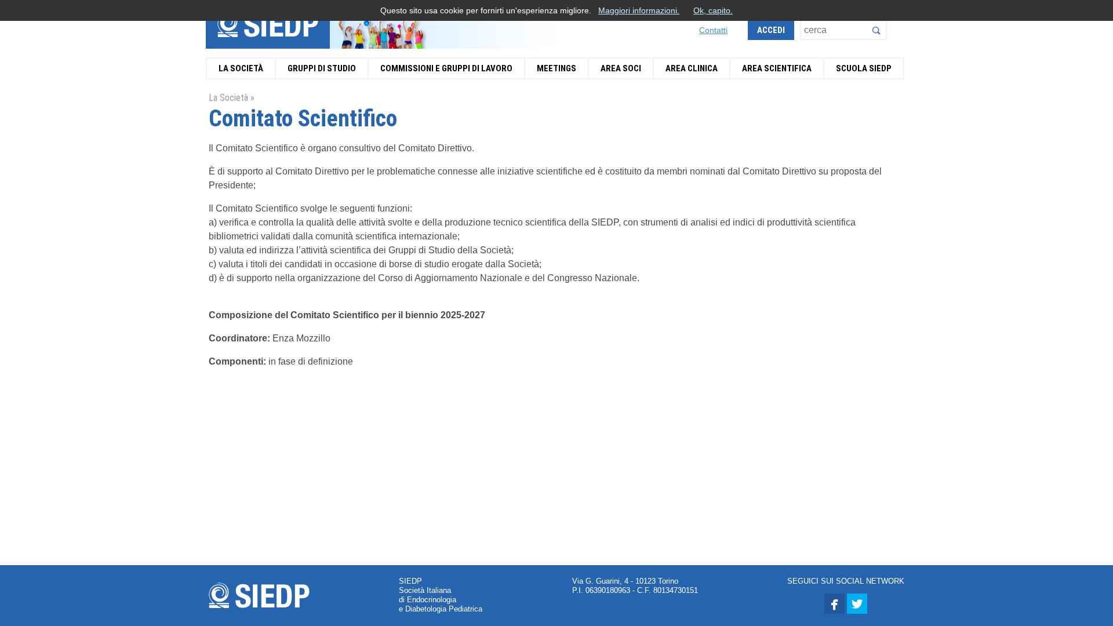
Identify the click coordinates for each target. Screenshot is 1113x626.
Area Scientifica (777, 68)
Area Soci (621, 68)
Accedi (771, 30)
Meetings (556, 68)
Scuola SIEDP (864, 68)
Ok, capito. (713, 10)
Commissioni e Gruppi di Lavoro (446, 68)
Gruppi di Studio (322, 68)
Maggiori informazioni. (638, 10)
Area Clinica (691, 68)
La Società (241, 68)
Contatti (713, 30)
